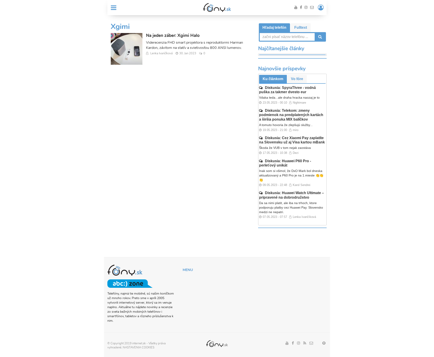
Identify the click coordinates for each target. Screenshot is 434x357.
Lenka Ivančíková (161, 53)
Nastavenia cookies (138, 347)
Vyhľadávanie (319, 37)
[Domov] (217, 7)
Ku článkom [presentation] (273, 79)
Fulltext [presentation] (300, 27)
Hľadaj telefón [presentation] (274, 27)
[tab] (274, 27)
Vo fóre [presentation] (297, 79)
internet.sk (139, 343)
